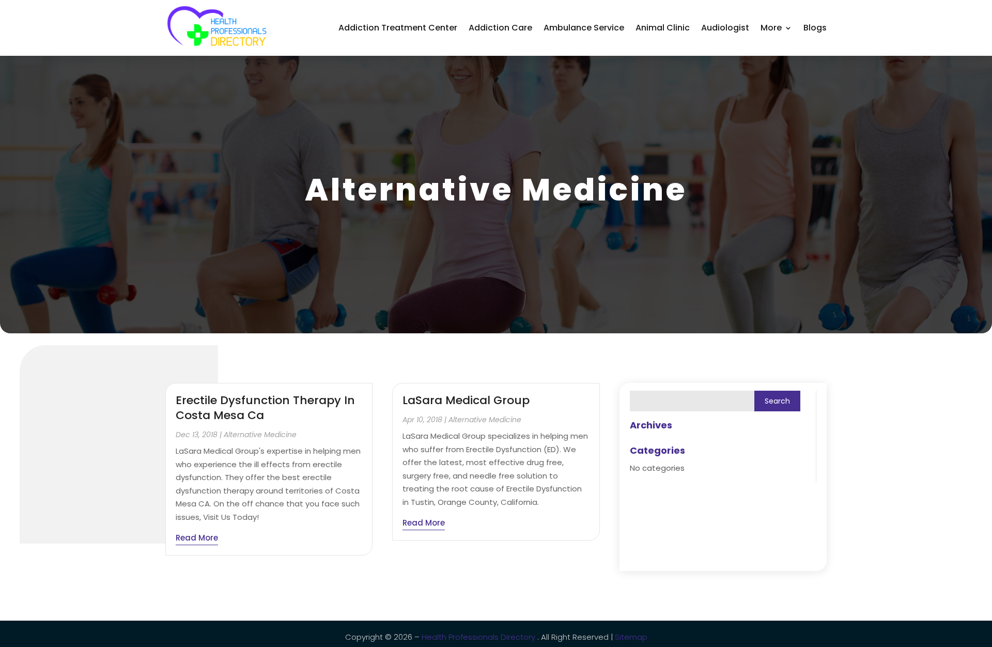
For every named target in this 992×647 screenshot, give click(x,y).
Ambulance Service (584, 28)
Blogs (815, 28)
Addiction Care (500, 28)
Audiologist (725, 28)
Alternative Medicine (260, 434)
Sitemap (630, 636)
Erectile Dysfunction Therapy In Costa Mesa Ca (265, 407)
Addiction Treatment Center (397, 28)
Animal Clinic (663, 28)
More (771, 28)
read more (197, 537)
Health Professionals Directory (479, 636)
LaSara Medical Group (466, 400)
